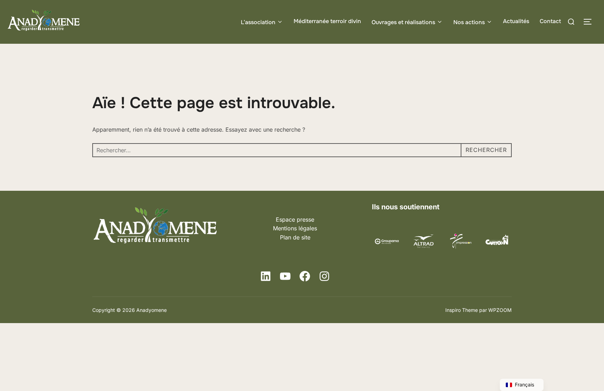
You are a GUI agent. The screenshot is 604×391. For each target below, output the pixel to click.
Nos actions (469, 22)
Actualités (516, 21)
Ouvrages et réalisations (403, 22)
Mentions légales (295, 228)
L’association (258, 22)
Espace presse (295, 219)
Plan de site (295, 237)
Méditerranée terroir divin (327, 21)
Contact (550, 21)
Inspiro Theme (461, 310)
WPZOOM (500, 310)
